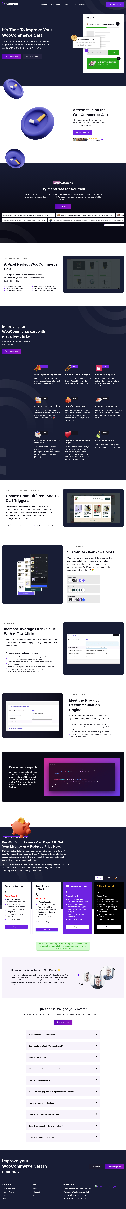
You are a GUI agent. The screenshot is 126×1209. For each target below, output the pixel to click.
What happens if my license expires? (44, 1069)
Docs (74, 4)
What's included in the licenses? (42, 1035)
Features (44, 4)
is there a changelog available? (42, 1137)
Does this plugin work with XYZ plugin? (45, 1114)
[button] (63, 1034)
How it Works (55, 4)
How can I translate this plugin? (42, 1103)
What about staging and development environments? (51, 1092)
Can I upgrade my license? (40, 1080)
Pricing (66, 4)
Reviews (82, 4)
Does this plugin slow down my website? (46, 1126)
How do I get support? (38, 1057)
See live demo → (35, 48)
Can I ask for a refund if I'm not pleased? (46, 1046)
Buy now (16, 927)
